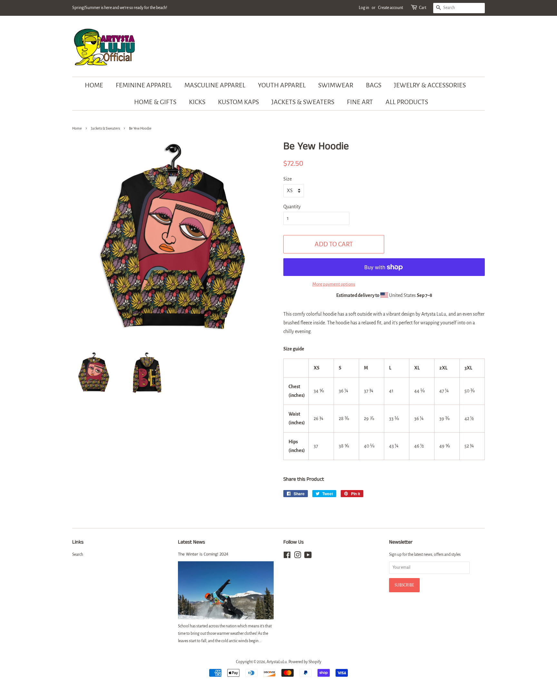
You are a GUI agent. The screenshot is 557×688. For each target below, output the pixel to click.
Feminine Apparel (144, 85)
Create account (390, 7)
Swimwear (335, 85)
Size (287, 179)
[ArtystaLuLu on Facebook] (287, 556)
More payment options (333, 284)
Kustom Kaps (238, 101)
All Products (407, 101)
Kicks (197, 101)
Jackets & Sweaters (302, 101)
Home (94, 85)
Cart (422, 7)
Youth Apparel (282, 85)
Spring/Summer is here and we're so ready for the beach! (119, 7)
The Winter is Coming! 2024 (203, 554)
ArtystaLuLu (277, 662)
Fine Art (360, 101)
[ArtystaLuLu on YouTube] (308, 556)
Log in (364, 7)
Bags (373, 85)
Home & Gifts (155, 101)
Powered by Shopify (304, 662)
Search (77, 554)
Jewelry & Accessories (430, 85)
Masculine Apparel (214, 85)
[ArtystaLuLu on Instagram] (297, 556)
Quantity (292, 206)
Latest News (191, 542)
